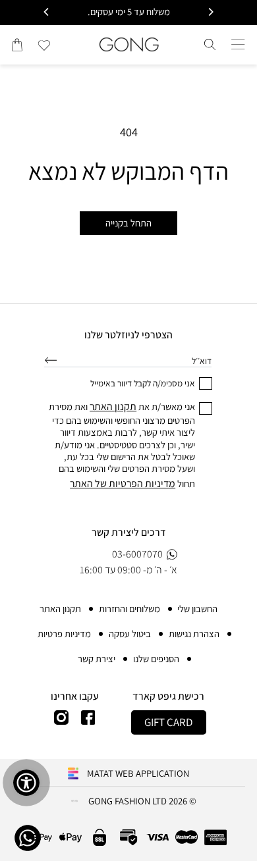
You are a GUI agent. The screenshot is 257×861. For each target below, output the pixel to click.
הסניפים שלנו (156, 658)
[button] (237, 44)
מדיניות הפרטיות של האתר (122, 483)
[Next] (47, 12)
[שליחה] (51, 360)
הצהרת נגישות (194, 633)
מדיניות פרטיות (64, 633)
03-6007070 (137, 554)
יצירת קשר (96, 658)
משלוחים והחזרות (129, 608)
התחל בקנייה (128, 223)
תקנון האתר (60, 608)
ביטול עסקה (130, 633)
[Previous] (210, 12)
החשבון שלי (197, 608)
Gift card (168, 722)
